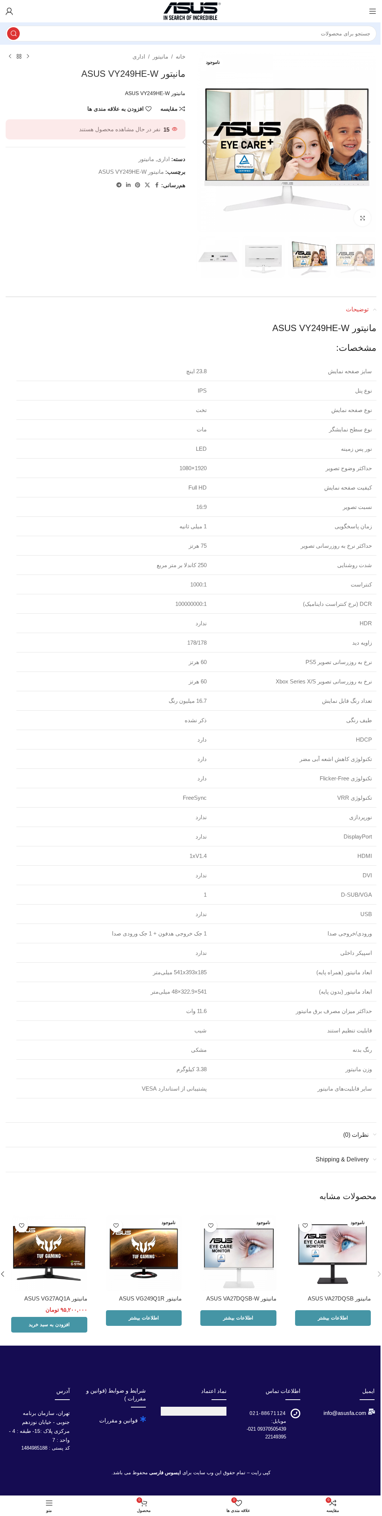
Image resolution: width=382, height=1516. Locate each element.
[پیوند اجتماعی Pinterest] (138, 185)
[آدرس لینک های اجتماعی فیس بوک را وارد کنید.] (156, 185)
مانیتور (160, 56)
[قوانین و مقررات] (143, 1419)
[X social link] (147, 185)
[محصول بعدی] (10, 56)
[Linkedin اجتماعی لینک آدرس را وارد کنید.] (128, 185)
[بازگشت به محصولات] (19, 56)
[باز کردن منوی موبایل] (372, 11)
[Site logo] (191, 10)
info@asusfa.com (344, 1413)
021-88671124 (268, 1413)
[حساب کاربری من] (9, 11)
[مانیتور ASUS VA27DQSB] (333, 1253)
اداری (138, 56)
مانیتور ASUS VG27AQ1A (55, 1298)
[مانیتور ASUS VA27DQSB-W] (238, 1253)
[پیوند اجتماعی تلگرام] (119, 185)
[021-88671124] (295, 1413)
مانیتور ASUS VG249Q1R (150, 1298)
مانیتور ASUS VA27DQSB (339, 1298)
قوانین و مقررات (118, 1420)
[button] (368, 142)
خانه (180, 56)
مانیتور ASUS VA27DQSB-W (241, 1298)
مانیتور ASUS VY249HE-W (131, 172)
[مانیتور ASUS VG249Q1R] (144, 1253)
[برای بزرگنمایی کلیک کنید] (362, 218)
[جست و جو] (13, 33)
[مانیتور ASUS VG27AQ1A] (49, 1253)
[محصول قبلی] (28, 56)
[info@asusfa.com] (372, 1412)
